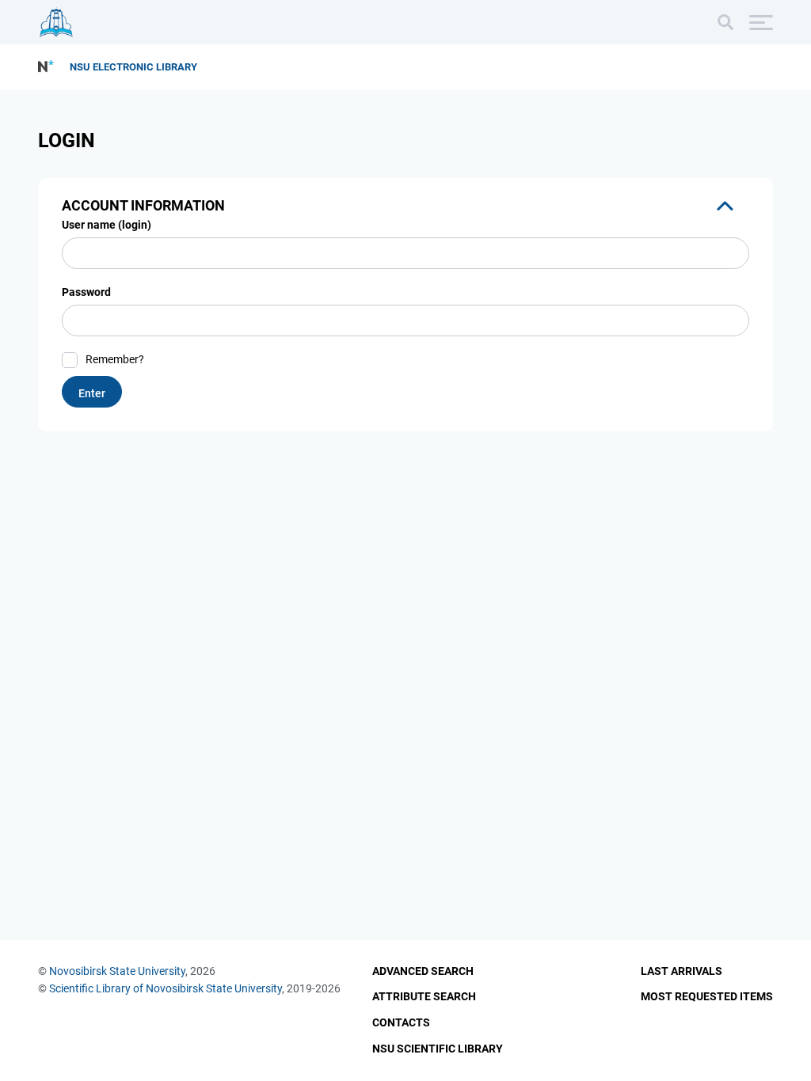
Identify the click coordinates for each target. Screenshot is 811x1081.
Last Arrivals (681, 971)
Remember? (115, 359)
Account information (143, 205)
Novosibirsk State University (117, 971)
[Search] (725, 22)
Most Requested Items (707, 996)
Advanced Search (423, 971)
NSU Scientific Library (437, 1048)
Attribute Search (424, 996)
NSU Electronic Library (133, 67)
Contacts (401, 1022)
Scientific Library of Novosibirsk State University (165, 988)
